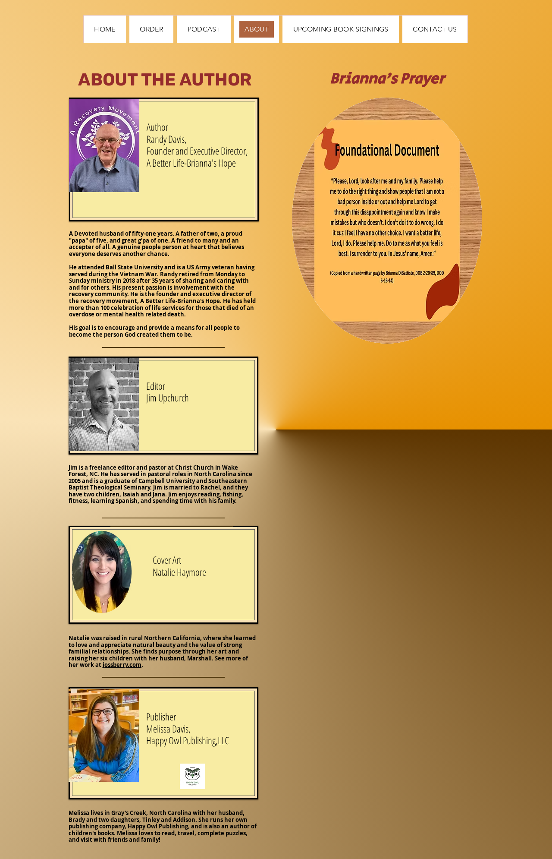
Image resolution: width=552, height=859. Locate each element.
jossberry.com (122, 665)
